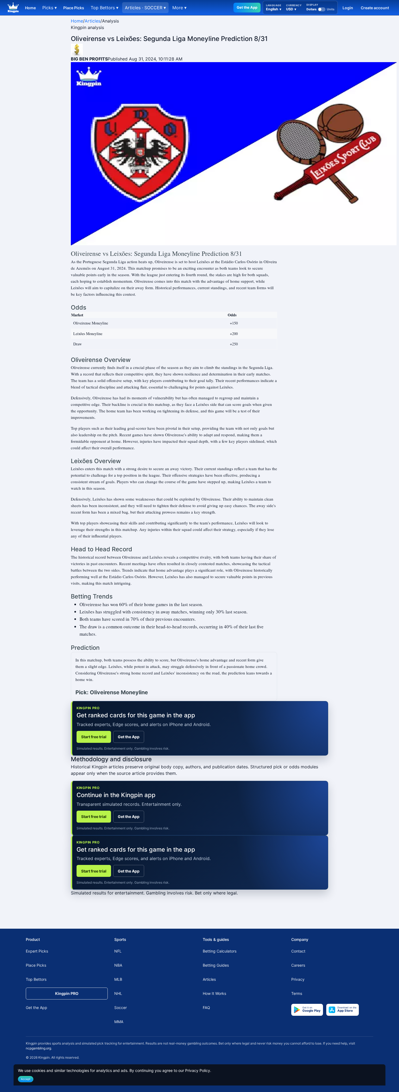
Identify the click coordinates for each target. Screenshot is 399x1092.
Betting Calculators (219, 951)
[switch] (320, 9)
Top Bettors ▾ (104, 7)
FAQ (206, 1007)
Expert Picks (37, 951)
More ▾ (179, 7)
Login (348, 7)
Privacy (298, 979)
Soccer (120, 1007)
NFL (118, 951)
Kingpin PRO (66, 993)
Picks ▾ (49, 7)
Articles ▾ (145, 7)
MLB (118, 979)
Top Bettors (36, 979)
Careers (298, 965)
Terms (296, 993)
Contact (298, 951)
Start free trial (93, 736)
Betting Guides (216, 965)
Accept (25, 1079)
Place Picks (73, 7)
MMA (118, 1021)
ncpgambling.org (38, 1048)
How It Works (214, 993)
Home (30, 7)
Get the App (247, 7)
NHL (118, 993)
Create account (375, 7)
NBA (118, 965)
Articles (92, 21)
